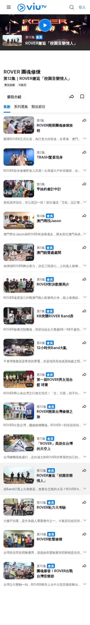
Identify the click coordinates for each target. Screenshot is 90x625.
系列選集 (21, 106)
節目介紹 (14, 97)
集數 (6, 106)
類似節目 (38, 106)
